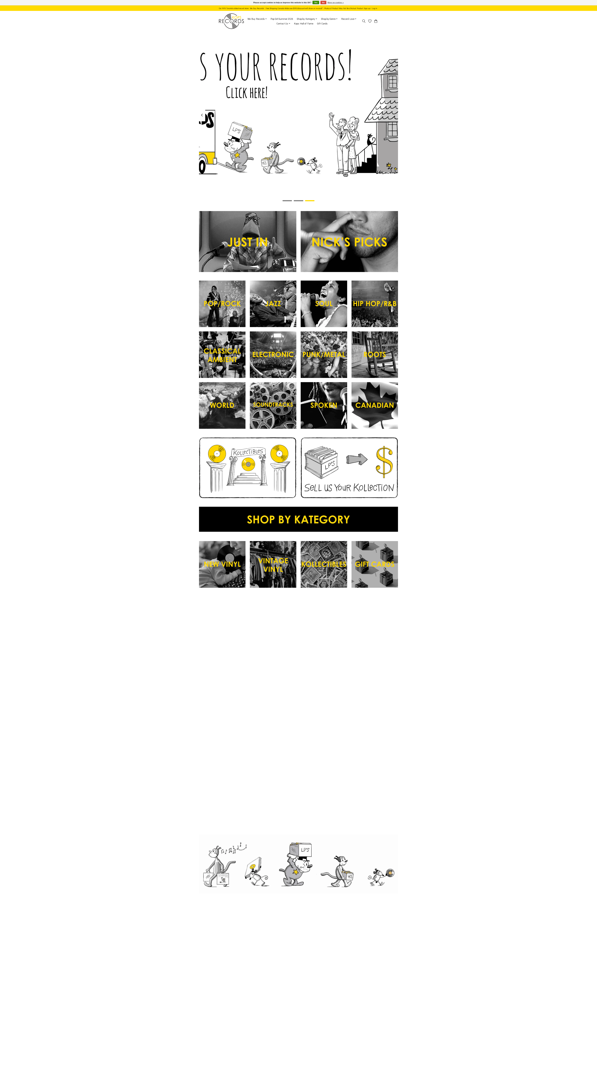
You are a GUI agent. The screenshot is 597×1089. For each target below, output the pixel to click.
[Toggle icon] (364, 21)
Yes (315, 3)
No (323, 3)
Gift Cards (322, 23)
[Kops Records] (231, 21)
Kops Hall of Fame (303, 23)
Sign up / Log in (370, 8)
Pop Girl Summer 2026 (282, 18)
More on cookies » (336, 3)
